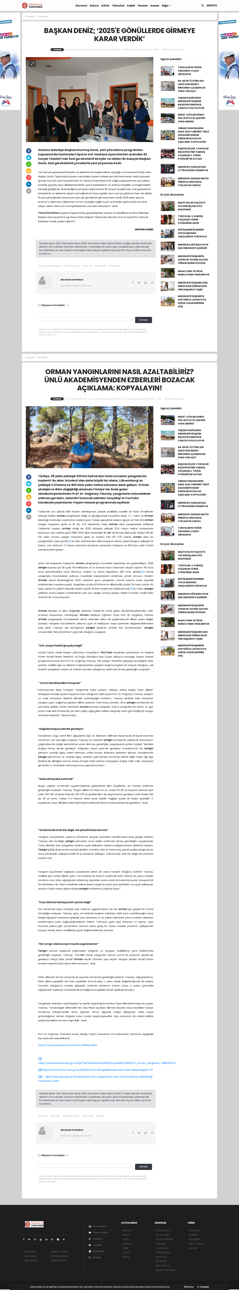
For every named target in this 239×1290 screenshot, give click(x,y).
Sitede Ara (194, 1230)
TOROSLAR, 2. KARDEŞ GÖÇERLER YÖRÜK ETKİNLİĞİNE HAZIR (190, 220)
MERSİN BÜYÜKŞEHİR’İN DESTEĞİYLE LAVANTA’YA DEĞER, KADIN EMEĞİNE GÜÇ (192, 301)
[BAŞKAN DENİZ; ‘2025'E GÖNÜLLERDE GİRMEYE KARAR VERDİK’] (89, 99)
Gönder (143, 320)
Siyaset (143, 5)
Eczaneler (161, 1243)
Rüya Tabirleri (196, 1243)
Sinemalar (161, 1256)
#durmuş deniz (71, 265)
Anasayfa (30, 16)
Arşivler (97, 1245)
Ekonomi (81, 5)
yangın (43, 567)
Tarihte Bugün (163, 1252)
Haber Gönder (58, 1260)
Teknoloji (118, 5)
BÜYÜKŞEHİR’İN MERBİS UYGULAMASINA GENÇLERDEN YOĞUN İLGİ (192, 233)
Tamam (204, 1286)
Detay (190, 1286)
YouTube (106, 652)
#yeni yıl (87, 265)
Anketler (193, 1234)
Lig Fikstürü (161, 1248)
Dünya (94, 5)
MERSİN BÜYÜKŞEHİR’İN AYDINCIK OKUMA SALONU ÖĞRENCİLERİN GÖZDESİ (193, 260)
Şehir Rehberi (163, 1265)
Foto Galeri (99, 1226)
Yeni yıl (42, 213)
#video (100, 1116)
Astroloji (193, 1248)
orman (61, 515)
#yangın (55, 1116)
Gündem (42, 16)
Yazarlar (97, 1238)
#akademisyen (70, 1116)
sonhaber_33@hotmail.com (76, 285)
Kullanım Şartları (60, 1251)
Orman (148, 515)
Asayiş (154, 5)
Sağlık (131, 5)
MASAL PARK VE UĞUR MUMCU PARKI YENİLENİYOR (193, 273)
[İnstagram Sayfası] (36, 1239)
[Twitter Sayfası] (30, 1239)
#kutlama (100, 265)
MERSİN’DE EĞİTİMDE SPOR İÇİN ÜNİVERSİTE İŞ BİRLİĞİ (193, 246)
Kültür (105, 5)
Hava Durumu (163, 1230)
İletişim (96, 1257)
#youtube (87, 1116)
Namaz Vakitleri (164, 1239)
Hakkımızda (30, 1251)
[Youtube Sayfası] (42, 1239)
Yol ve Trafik (162, 1234)
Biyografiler (195, 1239)
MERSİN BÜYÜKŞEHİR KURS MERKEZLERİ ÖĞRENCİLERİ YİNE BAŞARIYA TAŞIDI (193, 286)
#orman (43, 1116)
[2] (143, 571)
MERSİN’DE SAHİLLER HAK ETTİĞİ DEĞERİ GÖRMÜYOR (193, 168)
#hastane (114, 265)
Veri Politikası (30, 1260)
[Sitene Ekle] (65, 1239)
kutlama (53, 213)
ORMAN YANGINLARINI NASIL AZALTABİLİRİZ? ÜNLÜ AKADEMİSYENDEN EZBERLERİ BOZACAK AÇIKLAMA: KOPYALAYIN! (193, 135)
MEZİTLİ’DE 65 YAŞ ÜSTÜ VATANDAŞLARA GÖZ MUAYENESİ (191, 206)
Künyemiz (98, 1251)
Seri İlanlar (161, 1261)
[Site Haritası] (59, 1239)
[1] (69, 541)
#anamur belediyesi (49, 265)
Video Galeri (100, 1232)
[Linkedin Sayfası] (48, 1239)
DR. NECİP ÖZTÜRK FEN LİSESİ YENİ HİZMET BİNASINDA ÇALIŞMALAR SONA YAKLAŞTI (191, 86)
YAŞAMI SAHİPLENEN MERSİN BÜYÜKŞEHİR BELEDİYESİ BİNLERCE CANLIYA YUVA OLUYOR (191, 103)
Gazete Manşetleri (166, 1270)
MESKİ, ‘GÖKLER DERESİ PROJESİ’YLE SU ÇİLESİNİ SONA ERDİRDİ (191, 118)
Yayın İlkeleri (30, 1256)
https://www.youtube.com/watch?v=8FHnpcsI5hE (67, 1045)
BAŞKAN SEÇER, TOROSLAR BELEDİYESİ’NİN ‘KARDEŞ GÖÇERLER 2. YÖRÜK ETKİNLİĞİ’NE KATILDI (193, 153)
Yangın (43, 849)
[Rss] (53, 1239)
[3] (131, 588)
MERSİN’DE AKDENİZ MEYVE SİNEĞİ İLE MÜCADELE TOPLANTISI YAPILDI (193, 182)
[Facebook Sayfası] (25, 1239)
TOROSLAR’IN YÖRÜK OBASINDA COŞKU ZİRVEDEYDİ (190, 71)
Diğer (165, 5)
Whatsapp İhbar (60, 1256)
